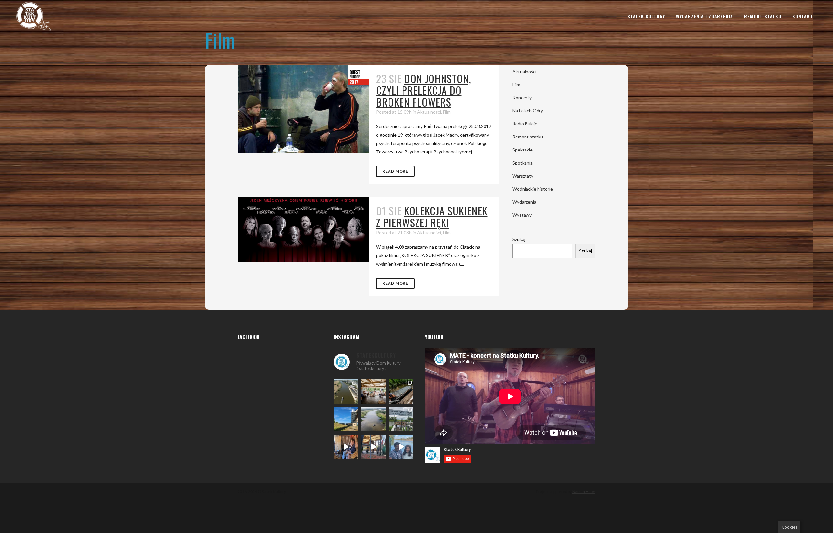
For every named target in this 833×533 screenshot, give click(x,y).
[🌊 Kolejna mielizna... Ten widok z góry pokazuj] (373, 419)
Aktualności (429, 112)
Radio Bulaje (524, 123)
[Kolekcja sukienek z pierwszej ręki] (303, 229)
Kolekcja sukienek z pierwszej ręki (432, 216)
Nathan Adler (583, 491)
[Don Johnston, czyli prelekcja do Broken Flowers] (303, 109)
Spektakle (522, 149)
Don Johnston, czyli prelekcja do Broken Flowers (423, 90)
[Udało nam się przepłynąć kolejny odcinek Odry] (346, 419)
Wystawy (522, 215)
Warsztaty (522, 176)
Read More (395, 171)
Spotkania (522, 163)
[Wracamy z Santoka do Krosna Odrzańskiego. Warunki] (346, 391)
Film (447, 112)
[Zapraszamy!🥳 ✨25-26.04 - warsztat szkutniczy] (401, 447)
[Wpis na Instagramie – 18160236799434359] (373, 447)
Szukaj (518, 239)
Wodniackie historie (532, 189)
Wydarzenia (524, 202)
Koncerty (522, 97)
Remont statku (527, 136)
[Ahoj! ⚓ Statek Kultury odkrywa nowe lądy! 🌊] (401, 419)
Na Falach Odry (527, 110)
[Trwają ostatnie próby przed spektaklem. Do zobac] (346, 447)
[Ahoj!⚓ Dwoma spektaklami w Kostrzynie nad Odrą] (373, 391)
